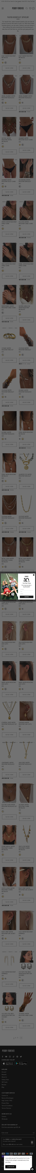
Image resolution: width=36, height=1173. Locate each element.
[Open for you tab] (32, 1169)
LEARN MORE (11, 1167)
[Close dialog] (33, 575)
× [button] (30, 1157)
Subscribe (26, 596)
